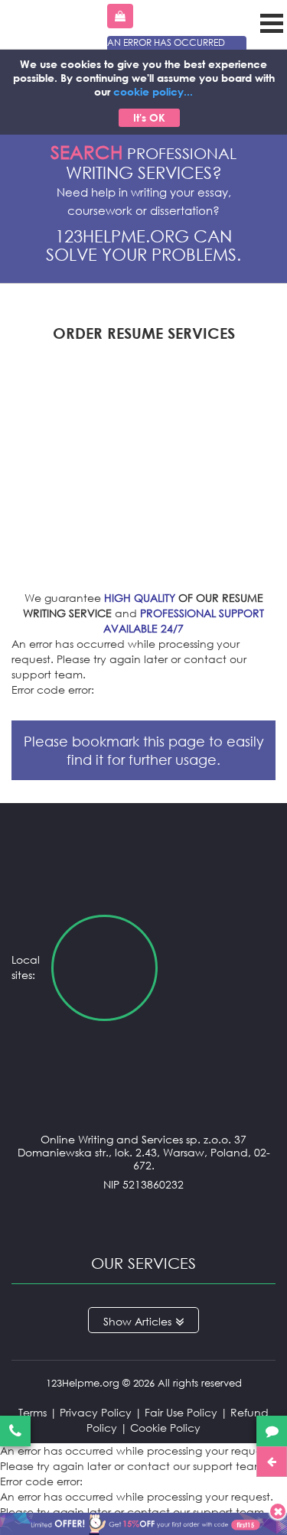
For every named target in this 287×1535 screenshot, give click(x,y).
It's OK (149, 117)
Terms (32, 1412)
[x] (143, 1521)
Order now (120, 16)
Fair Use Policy (181, 1412)
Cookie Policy (165, 1427)
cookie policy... (153, 91)
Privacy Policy (96, 1412)
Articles (153, 1321)
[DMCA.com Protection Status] (143, 1215)
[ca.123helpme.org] (222, 968)
